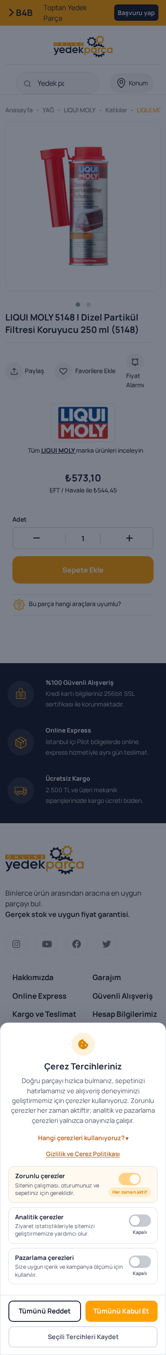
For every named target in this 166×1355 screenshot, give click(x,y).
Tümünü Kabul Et (121, 1311)
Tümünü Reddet (45, 1311)
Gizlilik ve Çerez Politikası (83, 1154)
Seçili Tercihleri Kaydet (83, 1336)
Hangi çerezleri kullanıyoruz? (81, 1138)
